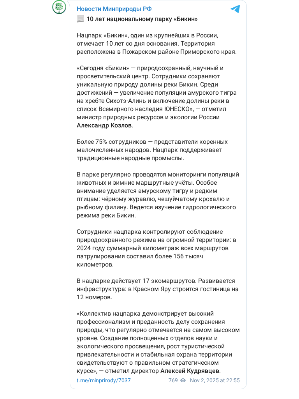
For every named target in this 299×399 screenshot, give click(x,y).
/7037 (104, 380)
